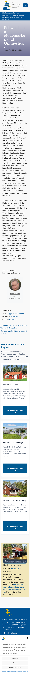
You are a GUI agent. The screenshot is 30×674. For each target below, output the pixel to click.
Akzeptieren (15, 658)
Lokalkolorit (14, 316)
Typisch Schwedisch (16, 314)
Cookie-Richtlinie (6, 671)
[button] (27, 638)
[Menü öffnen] (22, 5)
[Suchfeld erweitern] (25, 5)
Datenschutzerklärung (16, 671)
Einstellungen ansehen (15, 667)
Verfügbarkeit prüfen (15, 410)
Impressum (25, 671)
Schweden (13, 320)
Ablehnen (15, 663)
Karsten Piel (7, 50)
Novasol (15, 568)
